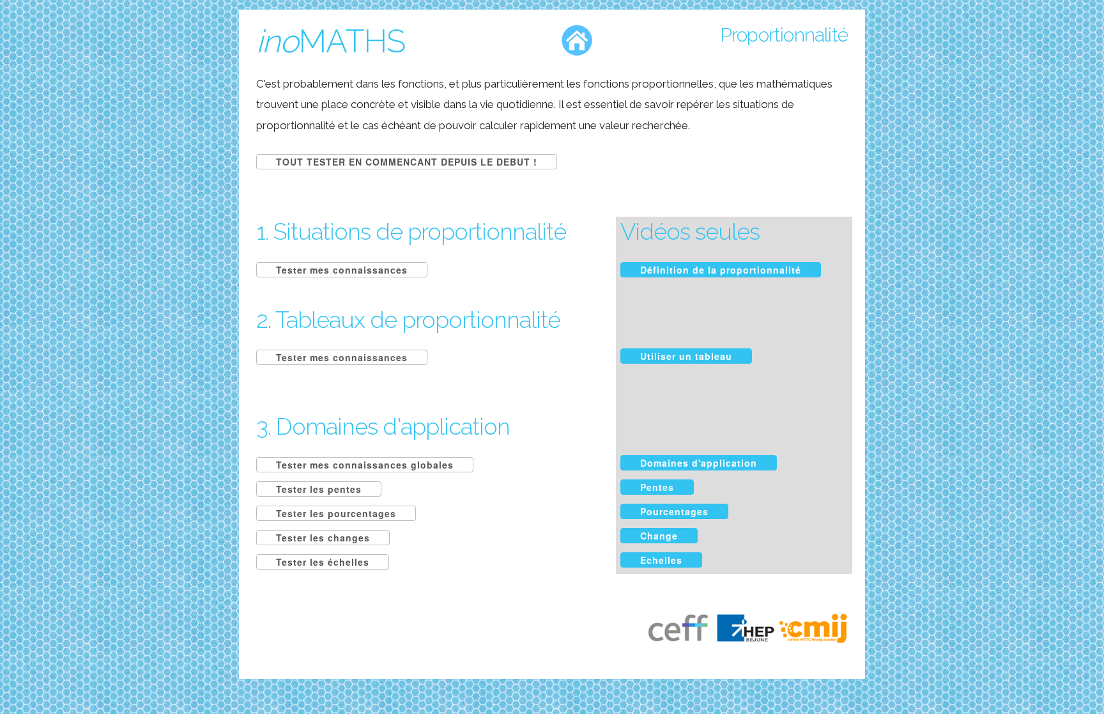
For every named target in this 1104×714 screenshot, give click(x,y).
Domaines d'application (698, 462)
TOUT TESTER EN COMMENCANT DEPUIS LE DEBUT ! (406, 161)
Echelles (661, 560)
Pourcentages (674, 511)
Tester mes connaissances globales (365, 464)
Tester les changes (323, 537)
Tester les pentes (319, 489)
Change (659, 535)
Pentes (657, 487)
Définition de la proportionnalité (720, 269)
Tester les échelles (322, 561)
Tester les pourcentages (336, 513)
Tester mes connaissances (342, 269)
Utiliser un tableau (686, 356)
